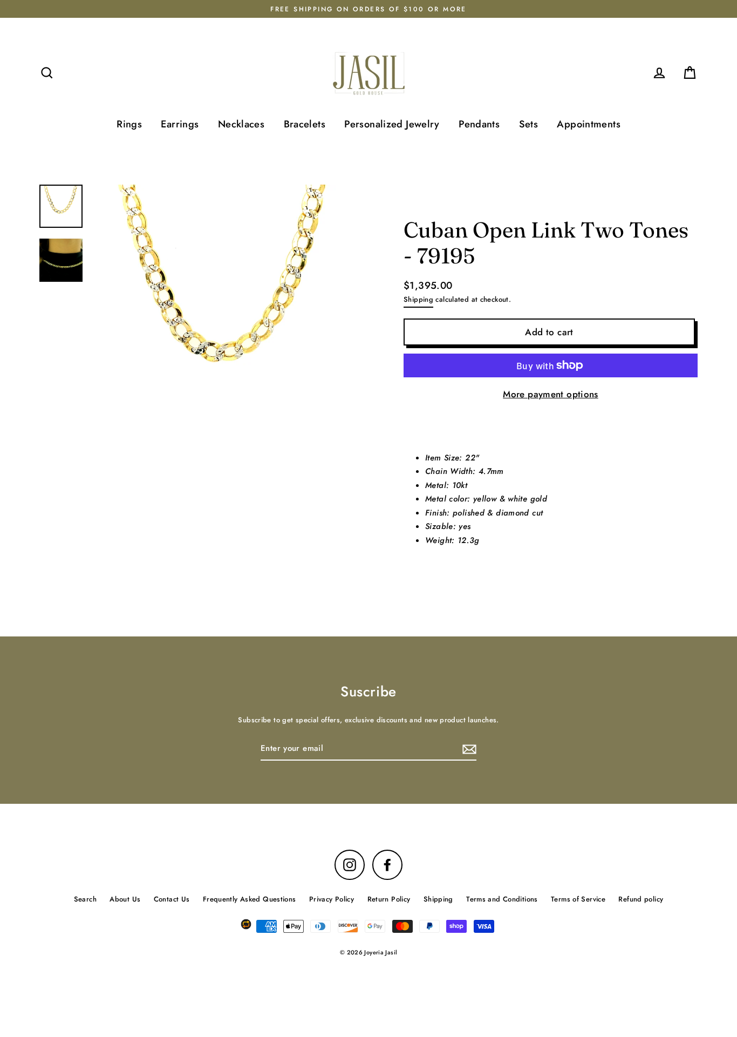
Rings (129, 124)
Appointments (588, 124)
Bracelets (304, 124)
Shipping (418, 299)
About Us (125, 899)
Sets (528, 124)
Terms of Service (578, 899)
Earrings (180, 124)
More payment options (550, 394)
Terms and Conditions (502, 899)
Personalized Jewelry (392, 124)
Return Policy (389, 899)
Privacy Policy (331, 899)
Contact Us (172, 899)
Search (85, 899)
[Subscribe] (467, 749)
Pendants (479, 124)
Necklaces (241, 124)
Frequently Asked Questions (249, 899)
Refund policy (640, 899)
